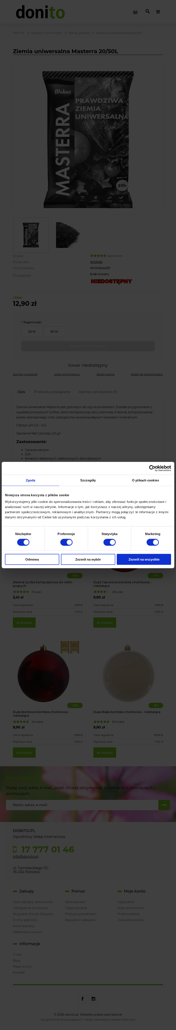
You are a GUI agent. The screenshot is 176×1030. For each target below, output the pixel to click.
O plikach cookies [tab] (145, 480)
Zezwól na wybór (88, 559)
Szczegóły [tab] (88, 480)
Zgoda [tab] (30, 480)
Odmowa (32, 559)
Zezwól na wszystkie (144, 559)
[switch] (66, 542)
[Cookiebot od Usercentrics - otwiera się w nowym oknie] (152, 468)
